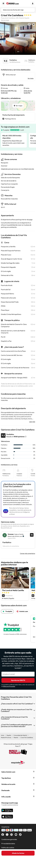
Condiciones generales (9, 839)
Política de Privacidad (9, 686)
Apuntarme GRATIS (18, 680)
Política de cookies (7, 848)
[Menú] (3, 3)
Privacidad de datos (8, 843)
